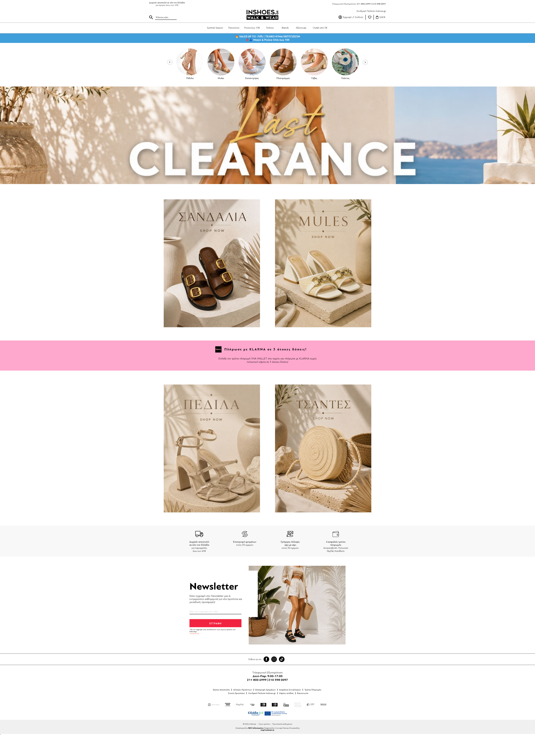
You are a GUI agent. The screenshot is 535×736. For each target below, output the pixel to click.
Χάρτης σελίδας (286, 693)
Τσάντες (294, 78)
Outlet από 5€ (320, 27)
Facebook (266, 659)
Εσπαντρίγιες (200, 78)
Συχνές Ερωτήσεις (236, 693)
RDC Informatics (255, 728)
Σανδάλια (325, 78)
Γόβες (263, 78)
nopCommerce (267, 730)
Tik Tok (281, 659)
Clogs (356, 78)
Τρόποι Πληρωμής (312, 689)
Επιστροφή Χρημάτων (265, 689)
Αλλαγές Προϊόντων (242, 689)
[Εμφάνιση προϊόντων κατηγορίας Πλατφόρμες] (231, 61)
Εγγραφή (347, 17)
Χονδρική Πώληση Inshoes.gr (371, 11)
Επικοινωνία (302, 693)
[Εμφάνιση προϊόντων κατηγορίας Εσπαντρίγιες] (200, 61)
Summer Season (215, 27)
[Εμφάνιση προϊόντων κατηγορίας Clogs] (356, 61)
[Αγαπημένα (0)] (369, 17)
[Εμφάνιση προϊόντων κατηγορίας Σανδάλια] (324, 61)
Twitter (274, 659)
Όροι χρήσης (264, 724)
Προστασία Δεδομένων (282, 724)
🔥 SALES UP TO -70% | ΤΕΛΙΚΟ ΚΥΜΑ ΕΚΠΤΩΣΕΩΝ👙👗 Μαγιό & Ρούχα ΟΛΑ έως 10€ (267, 38)
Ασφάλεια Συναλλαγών (290, 689)
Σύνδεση (359, 17)
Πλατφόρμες (231, 78)
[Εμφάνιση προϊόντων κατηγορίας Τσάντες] (293, 61)
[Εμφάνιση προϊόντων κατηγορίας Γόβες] (262, 61)
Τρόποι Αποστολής (221, 689)
